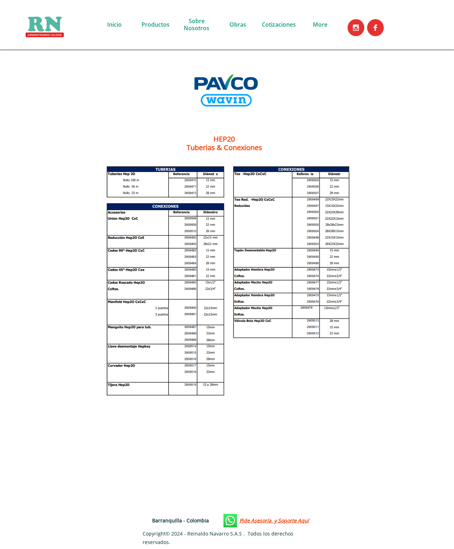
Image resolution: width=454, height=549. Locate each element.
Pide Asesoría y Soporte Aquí (274, 520)
